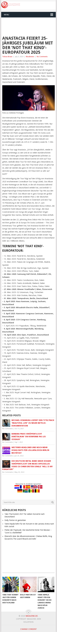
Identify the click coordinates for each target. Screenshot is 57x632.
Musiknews (30, 57)
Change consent (28, 629)
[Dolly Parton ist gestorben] (28, 584)
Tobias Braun (7, 57)
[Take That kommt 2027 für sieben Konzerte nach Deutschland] (10, 584)
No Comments (42, 57)
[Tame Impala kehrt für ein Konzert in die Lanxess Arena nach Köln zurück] (46, 584)
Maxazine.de (32, 616)
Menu (6, 15)
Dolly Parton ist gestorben (15, 520)
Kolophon (28, 622)
